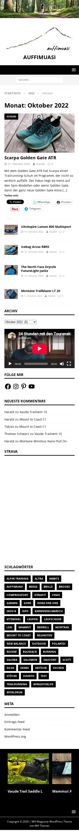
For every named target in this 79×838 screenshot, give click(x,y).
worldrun (15, 692)
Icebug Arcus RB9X (35, 247)
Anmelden (12, 715)
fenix (56, 595)
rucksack (30, 652)
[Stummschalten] (62, 364)
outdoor (39, 644)
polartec (59, 644)
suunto (28, 676)
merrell (43, 627)
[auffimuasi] (39, 16)
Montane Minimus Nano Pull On (43, 441)
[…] (65, 190)
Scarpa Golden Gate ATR (30, 158)
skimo (24, 668)
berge (33, 587)
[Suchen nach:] (39, 79)
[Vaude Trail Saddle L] (28, 768)
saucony (49, 660)
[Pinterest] (23, 386)
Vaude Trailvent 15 (33, 412)
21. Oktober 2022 (19, 164)
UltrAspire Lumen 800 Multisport (46, 227)
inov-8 (11, 611)
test (44, 676)
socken (58, 668)
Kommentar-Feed (17, 729)
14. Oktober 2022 (33, 251)
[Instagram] (15, 386)
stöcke (12, 676)
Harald (40, 164)
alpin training (18, 578)
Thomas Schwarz (16, 434)
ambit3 (54, 578)
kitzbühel (14, 619)
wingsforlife (43, 684)
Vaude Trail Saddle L (25, 791)
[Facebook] (7, 386)
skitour (41, 668)
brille (48, 587)
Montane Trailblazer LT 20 (40, 291)
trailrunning (17, 684)
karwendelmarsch (49, 611)
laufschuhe (52, 619)
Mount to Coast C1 (33, 419)
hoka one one (47, 603)
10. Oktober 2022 (33, 275)
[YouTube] (31, 386)
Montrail (62, 627)
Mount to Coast (19, 635)
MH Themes (42, 826)
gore (27, 603)
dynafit (40, 595)
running (49, 652)
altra (39, 578)
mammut (24, 627)
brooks (64, 587)
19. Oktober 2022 (33, 231)
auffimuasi (15, 587)
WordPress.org (15, 736)
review (12, 652)
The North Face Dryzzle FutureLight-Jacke (38, 269)
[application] (39, 348)
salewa (12, 660)
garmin (12, 603)
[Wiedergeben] (10, 364)
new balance (16, 644)
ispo (25, 611)
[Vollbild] (69, 364)
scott (67, 660)
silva (10, 668)
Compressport (17, 595)
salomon (30, 660)
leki (9, 627)
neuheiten (44, 635)
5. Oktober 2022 (33, 295)
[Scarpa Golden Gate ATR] (39, 133)
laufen (32, 619)
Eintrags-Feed (14, 722)
